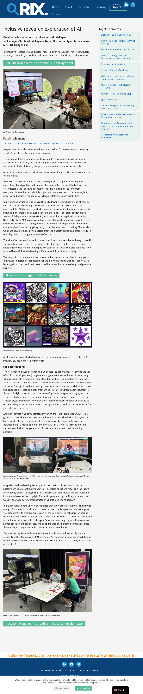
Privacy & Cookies (89, 670)
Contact (117, 4)
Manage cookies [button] (62, 688)
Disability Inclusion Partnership (116, 34)
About (68, 7)
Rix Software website (52, 670)
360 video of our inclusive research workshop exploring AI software (38, 143)
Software (84, 7)
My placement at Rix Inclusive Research (115, 86)
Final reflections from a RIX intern (117, 49)
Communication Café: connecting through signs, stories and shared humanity (117, 126)
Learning (101, 7)
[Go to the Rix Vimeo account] (78, 664)
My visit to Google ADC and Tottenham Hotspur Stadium (115, 57)
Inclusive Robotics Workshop (115, 70)
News (55, 7)
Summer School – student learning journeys (118, 42)
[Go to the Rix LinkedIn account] (64, 664)
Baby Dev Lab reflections (113, 64)
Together (118, 7)
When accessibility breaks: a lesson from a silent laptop (118, 116)
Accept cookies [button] (83, 688)
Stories (56, 14)
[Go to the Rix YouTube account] (71, 664)
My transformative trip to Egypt (117, 93)
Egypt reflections (109, 99)
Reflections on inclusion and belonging (114, 136)
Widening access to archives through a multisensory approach (118, 77)
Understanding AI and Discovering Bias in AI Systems (117, 107)
